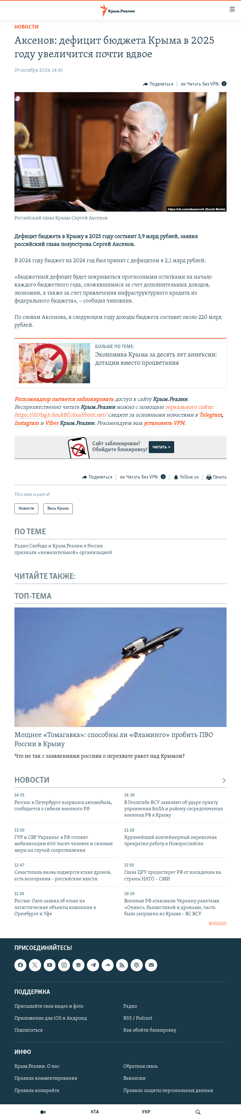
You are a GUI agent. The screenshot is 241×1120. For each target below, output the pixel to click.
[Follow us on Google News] (78, 965)
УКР (146, 1112)
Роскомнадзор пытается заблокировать (64, 399)
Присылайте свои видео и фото (48, 1006)
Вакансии (134, 1078)
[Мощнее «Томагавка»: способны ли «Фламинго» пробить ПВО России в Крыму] (120, 667)
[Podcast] (136, 965)
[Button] (158, 84)
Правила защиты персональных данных (168, 1090)
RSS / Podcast (137, 1018)
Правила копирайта (36, 1090)
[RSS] (122, 965)
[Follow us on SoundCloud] (108, 965)
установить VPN (164, 423)
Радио (130, 1006)
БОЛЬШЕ (218, 924)
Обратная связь (140, 1066)
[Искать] (198, 1112)
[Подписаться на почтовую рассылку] (151, 965)
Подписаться (28, 1030)
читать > (161, 447)
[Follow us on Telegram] (93, 965)
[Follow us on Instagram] (64, 965)
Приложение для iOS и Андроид (50, 1018)
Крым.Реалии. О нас (36, 1066)
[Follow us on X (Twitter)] (35, 965)
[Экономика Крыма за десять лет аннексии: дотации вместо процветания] (54, 363)
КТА (95, 1112)
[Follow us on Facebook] (20, 965)
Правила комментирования (45, 1078)
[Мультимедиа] (43, 1112)
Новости (26, 27)
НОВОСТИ (32, 780)
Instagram (26, 423)
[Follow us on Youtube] (50, 965)
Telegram (210, 415)
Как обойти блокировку (149, 1030)
